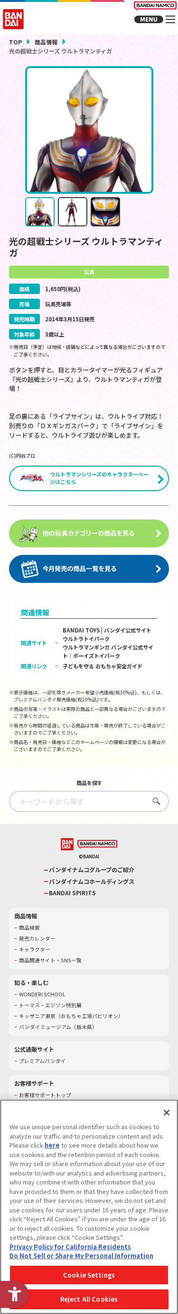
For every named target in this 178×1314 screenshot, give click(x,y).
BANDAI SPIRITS (72, 893)
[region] (89, 1206)
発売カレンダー (37, 938)
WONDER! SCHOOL (42, 994)
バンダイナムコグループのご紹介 (91, 870)
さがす (154, 800)
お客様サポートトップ (45, 1095)
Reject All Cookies (89, 1299)
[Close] (166, 1112)
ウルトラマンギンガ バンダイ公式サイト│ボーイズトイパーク (108, 651)
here (52, 1145)
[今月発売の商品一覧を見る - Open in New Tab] (89, 569)
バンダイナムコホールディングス (91, 882)
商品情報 (46, 42)
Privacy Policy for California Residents (70, 1246)
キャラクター (34, 949)
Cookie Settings (89, 1275)
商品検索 (29, 928)
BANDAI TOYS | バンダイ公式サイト (107, 630)
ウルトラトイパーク (86, 638)
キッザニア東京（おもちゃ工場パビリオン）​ (71, 1016)
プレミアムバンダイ (42, 1061)
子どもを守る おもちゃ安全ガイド (102, 666)
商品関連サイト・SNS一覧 (50, 960)
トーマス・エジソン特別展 (50, 1005)
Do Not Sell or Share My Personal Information (81, 1255)
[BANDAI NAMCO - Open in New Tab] (97, 844)
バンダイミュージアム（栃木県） (58, 1027)
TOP (15, 42)
